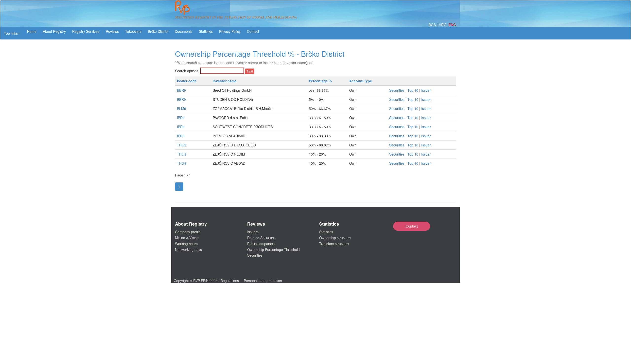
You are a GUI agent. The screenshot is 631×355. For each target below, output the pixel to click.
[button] (12, 33)
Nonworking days (188, 249)
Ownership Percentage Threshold (273, 249)
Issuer (426, 90)
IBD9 (181, 117)
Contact (412, 226)
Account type (360, 80)
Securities (396, 90)
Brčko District (158, 31)
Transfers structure (334, 243)
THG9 (181, 144)
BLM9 (181, 108)
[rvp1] (182, 6)
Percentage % (320, 80)
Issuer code (187, 80)
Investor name (225, 80)
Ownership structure (335, 237)
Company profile (188, 231)
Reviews (112, 31)
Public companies (261, 243)
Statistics (206, 31)
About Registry (54, 31)
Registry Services (85, 31)
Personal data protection (263, 280)
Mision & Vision (187, 237)
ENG (452, 24)
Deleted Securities (261, 237)
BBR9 (181, 90)
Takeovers (133, 31)
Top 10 (412, 90)
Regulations (229, 280)
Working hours (186, 243)
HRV (443, 24)
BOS (433, 24)
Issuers (253, 231)
